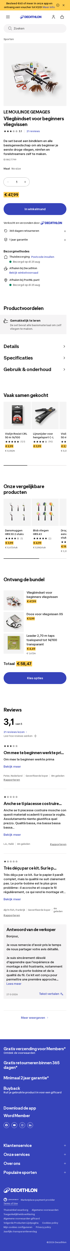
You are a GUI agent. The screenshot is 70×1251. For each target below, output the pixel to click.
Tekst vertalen (49, 994)
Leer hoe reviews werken (18, 736)
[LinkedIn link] (30, 1125)
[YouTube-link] (14, 1125)
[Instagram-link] (22, 1125)
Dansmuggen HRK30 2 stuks (14, 532)
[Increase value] (25, 182)
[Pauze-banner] (58, 5)
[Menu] (8, 17)
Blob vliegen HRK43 (41, 532)
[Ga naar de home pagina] (30, 17)
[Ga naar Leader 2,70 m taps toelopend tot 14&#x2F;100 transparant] (14, 643)
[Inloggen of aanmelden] (53, 17)
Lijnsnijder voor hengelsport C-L (43, 435)
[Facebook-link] (6, 1125)
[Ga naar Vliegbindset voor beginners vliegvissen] (14, 600)
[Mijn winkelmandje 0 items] (62, 17)
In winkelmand (35, 209)
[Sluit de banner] (63, 5)
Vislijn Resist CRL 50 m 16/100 (16, 435)
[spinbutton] (16, 182)
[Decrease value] (8, 182)
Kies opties (35, 678)
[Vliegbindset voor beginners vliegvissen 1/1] (35, 74)
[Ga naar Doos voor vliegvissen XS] (14, 622)
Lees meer (13, 983)
